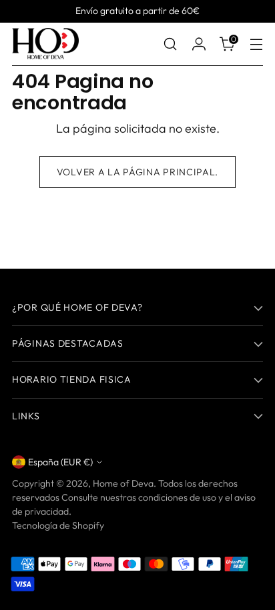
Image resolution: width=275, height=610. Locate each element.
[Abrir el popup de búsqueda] (170, 44)
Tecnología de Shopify (58, 525)
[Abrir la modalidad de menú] (256, 44)
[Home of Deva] (45, 44)
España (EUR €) (60, 462)
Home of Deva (123, 483)
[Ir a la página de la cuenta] (198, 44)
